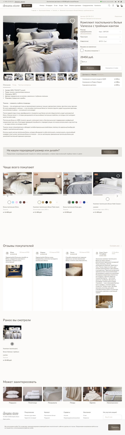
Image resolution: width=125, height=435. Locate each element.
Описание (7, 85)
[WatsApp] (121, 1)
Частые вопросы (24, 85)
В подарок (49, 5)
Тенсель (54, 10)
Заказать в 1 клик (111, 68)
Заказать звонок (20, 1)
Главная (33, 10)
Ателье (42, 5)
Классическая (103, 37)
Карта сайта (6, 419)
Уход (14, 85)
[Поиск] (109, 6)
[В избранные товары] (72, 21)
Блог (66, 5)
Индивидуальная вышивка (72, 418)
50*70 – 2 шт (103, 41)
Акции (61, 5)
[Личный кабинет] (113, 6)
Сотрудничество (88, 5)
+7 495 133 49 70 (8, 1)
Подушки (47, 418)
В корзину (90, 68)
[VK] (115, 1)
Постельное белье (44, 10)
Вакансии (86, 418)
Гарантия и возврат (30, 418)
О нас (55, 5)
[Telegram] (118, 1)
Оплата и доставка (75, 5)
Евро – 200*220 (103, 32)
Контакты (98, 5)
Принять (115, 427)
